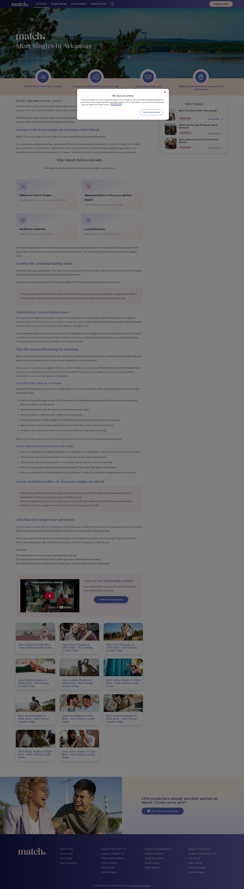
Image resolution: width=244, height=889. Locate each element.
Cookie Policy (116, 104)
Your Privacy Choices (151, 112)
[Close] (165, 92)
